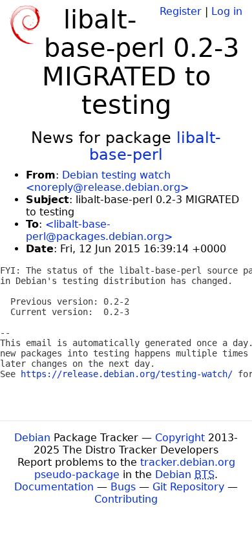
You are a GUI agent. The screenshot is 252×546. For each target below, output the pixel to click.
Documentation (54, 487)
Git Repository (188, 487)
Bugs (123, 487)
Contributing (126, 499)
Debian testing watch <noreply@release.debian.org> (107, 181)
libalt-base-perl (155, 146)
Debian (32, 437)
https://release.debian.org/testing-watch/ (127, 374)
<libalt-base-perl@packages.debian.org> (99, 230)
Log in (226, 11)
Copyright (180, 437)
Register (181, 11)
